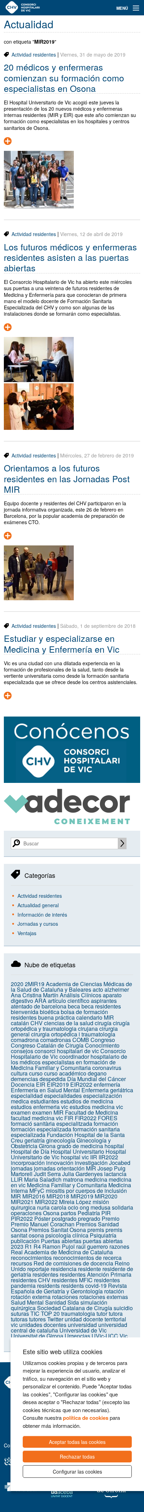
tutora (116, 1313)
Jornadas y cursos (37, 923)
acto (98, 989)
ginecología (60, 1140)
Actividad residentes (34, 54)
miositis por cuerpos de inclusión (86, 1191)
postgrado (64, 1218)
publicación (25, 1241)
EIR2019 (58, 1084)
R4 (37, 1246)
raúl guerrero (92, 1246)
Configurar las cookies (77, 1471)
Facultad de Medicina (91, 1112)
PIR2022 (22, 1218)
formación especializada (41, 1129)
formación (106, 1124)
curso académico (65, 1073)
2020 (17, 984)
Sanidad (55, 1302)
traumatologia (78, 1313)
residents (48, 1286)
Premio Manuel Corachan (42, 1224)
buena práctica (56, 1017)
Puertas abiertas (61, 1241)
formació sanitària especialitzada (51, 1124)
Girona (47, 1146)
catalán (20, 1023)
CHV (36, 1023)
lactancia (115, 1174)
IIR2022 (108, 1157)
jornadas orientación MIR (65, 1168)
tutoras (19, 1319)
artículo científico (68, 1001)
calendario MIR (95, 1017)
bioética (49, 1012)
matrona (73, 1179)
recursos (21, 1263)
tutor (101, 1313)
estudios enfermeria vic (39, 1107)
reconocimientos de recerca (87, 1258)
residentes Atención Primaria (95, 1274)
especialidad (27, 1096)
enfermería (107, 1084)
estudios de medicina (86, 1101)
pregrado (89, 1218)
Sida (73, 1302)
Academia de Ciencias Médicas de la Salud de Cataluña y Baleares (71, 986)
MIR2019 (82, 1196)
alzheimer (117, 989)
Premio (111, 1218)
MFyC (36, 1191)
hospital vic (75, 1157)
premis (95, 1230)
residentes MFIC (72, 1280)
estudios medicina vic (96, 1107)
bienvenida (24, 1012)
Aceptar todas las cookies (77, 1441)
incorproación (28, 1163)
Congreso (103, 1040)
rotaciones (65, 1297)
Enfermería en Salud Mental (45, 1090)
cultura (19, 1073)
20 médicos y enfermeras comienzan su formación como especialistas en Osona (64, 77)
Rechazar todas (77, 1456)
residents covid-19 (84, 1286)
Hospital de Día (30, 1151)
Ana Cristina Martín (34, 995)
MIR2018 (57, 1196)
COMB (80, 1040)
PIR (106, 1213)
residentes (45, 1274)
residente (89, 1269)
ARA (40, 1001)
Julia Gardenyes (82, 1174)
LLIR (17, 1179)
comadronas (55, 1040)
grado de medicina (80, 1146)
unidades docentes (42, 1325)
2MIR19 (34, 984)
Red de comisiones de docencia (73, 1263)
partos (68, 1213)
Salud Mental (27, 1302)
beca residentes (101, 1006)
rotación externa (31, 1297)
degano (97, 1073)
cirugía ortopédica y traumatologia (70, 1026)
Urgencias (77, 1336)
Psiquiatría (103, 1235)
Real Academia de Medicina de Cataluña (62, 1252)
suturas (20, 1313)
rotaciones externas (103, 1297)
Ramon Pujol (58, 1246)
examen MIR (48, 1112)
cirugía (103, 1023)
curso (36, 1073)
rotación (114, 1291)
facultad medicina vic (37, 1118)
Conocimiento (102, 1045)
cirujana (88, 1029)
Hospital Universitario (77, 1151)
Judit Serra (47, 1174)
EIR (40, 1084)
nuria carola (51, 1207)
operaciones (26, 1213)
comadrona (25, 1040)
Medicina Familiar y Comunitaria (67, 1185)
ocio (73, 1207)
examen (21, 1112)
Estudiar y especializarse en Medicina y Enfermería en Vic (62, 643)
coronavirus (106, 1068)
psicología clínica (66, 1235)
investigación (91, 1163)
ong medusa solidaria (106, 1207)
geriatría (34, 1140)
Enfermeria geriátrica (107, 1090)
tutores (37, 1319)
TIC (34, 1313)
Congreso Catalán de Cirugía (47, 1045)
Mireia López (75, 1202)
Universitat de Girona (37, 1336)
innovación (59, 1163)
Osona (51, 1213)
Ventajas (26, 933)
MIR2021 (22, 1202)
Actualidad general (38, 905)
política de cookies (85, 1418)
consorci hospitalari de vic (67, 1051)
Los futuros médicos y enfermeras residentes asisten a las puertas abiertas (70, 257)
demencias (24, 1079)
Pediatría (89, 1213)
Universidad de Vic (83, 1330)
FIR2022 (85, 1118)
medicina (96, 1179)
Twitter (55, 1319)
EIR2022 (81, 1084)
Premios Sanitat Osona (57, 1230)
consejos (22, 1051)
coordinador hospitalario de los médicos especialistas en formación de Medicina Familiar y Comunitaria (69, 1062)
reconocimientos (31, 1258)
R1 (28, 1246)
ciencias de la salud (68, 1023)
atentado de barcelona (38, 1006)
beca (74, 1006)
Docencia (23, 1084)
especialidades (63, 1096)
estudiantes (44, 1101)
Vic (124, 1336)
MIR (16, 1196)
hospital (114, 1146)
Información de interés (42, 914)
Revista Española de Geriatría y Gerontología (69, 1288)
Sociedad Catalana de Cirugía (74, 1308)
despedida (52, 1079)
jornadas (22, 1168)
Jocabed (119, 1163)
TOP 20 (50, 1313)
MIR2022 (46, 1202)
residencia (64, 1269)
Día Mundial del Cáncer (96, 1079)
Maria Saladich (43, 1179)
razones (119, 1246)
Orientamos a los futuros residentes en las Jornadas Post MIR (67, 478)
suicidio (123, 1308)
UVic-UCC (105, 1336)
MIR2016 (33, 1196)
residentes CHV (30, 1280)
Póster (42, 1218)
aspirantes (104, 1001)
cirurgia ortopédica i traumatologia (73, 1034)
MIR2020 (106, 1196)
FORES (107, 1118)
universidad (82, 1325)
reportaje (38, 1269)
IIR (93, 1157)
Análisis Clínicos (80, 995)
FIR (68, 1118)
